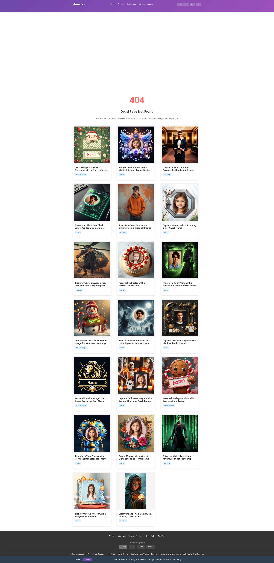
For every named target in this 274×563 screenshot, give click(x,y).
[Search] (7, 9)
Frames (121, 4)
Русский (150, 547)
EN (180, 4)
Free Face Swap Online (139, 554)
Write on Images (146, 4)
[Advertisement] (137, 48)
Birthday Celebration (96, 554)
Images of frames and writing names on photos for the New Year (177, 554)
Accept (87, 559)
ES (192, 4)
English (123, 547)
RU (199, 4)
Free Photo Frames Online (117, 554)
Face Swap (131, 4)
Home (112, 4)
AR (186, 4)
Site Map (161, 536)
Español (141, 547)
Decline (77, 559)
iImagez (79, 4)
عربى (132, 547)
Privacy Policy (149, 536)
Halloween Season (77, 554)
